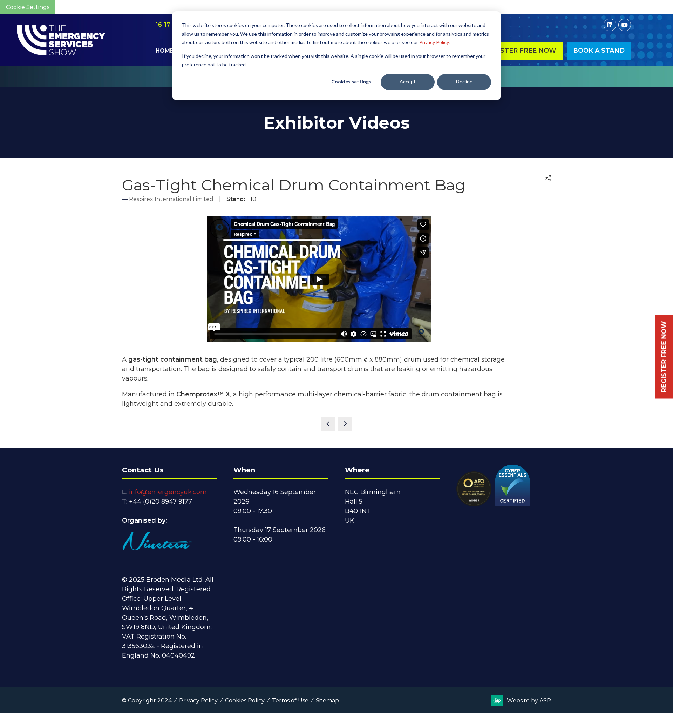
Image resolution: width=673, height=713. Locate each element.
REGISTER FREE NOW (664, 356)
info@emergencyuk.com (168, 492)
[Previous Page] (328, 424)
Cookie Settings (27, 7)
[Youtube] (624, 25)
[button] (520, 51)
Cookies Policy (245, 700)
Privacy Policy (198, 700)
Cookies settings (351, 82)
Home (165, 50)
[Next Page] (345, 424)
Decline (464, 82)
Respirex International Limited (171, 199)
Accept (408, 82)
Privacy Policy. (434, 42)
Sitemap (327, 700)
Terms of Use (290, 700)
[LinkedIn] (610, 25)
